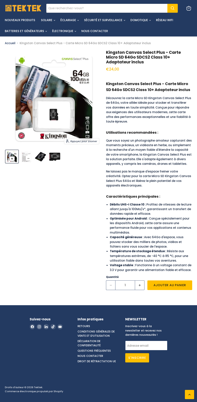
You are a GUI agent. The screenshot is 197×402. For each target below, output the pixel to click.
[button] (11, 156)
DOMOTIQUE (139, 20)
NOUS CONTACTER (94, 31)
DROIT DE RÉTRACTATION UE (97, 361)
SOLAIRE (47, 20)
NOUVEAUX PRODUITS (20, 20)
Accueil (10, 43)
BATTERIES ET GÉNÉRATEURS (25, 31)
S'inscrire (137, 358)
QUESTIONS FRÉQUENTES (94, 351)
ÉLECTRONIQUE (63, 31)
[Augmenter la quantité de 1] (139, 285)
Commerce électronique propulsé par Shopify (34, 391)
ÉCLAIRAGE (68, 20)
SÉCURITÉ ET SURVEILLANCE (103, 20)
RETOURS (84, 326)
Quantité (112, 277)
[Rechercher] (172, 8)
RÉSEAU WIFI (164, 20)
